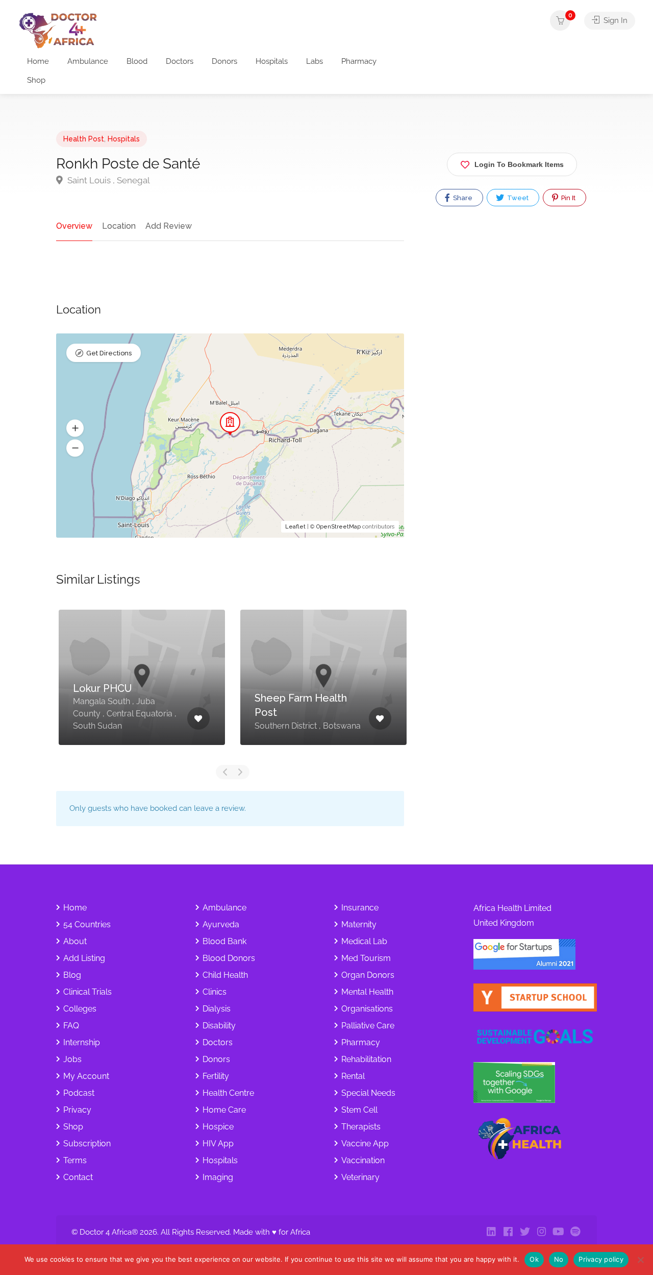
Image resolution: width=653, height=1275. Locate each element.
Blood (137, 61)
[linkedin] (491, 1232)
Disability (219, 1025)
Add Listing (84, 958)
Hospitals (272, 61)
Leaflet (295, 526)
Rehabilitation (366, 1059)
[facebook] (507, 1232)
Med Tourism (366, 958)
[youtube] (558, 1232)
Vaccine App (365, 1143)
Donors (224, 61)
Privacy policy (601, 1259)
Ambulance (87, 61)
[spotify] (575, 1232)
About (75, 941)
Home (38, 61)
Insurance (360, 907)
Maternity (358, 924)
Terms (75, 1160)
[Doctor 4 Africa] (61, 30)
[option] (142, 685)
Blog (72, 975)
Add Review (168, 226)
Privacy (77, 1110)
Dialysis (217, 1009)
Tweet (517, 198)
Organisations (367, 1009)
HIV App (218, 1143)
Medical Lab (364, 941)
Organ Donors (367, 975)
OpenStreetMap (338, 526)
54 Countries (87, 924)
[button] (75, 428)
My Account (86, 1076)
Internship (81, 1042)
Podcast (78, 1093)
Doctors (179, 61)
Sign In (614, 20)
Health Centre (228, 1093)
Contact (78, 1177)
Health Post (83, 139)
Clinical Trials (87, 992)
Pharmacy (358, 61)
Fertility (216, 1076)
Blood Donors (229, 958)
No (559, 1259)
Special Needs (368, 1093)
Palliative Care (367, 1025)
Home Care (224, 1110)
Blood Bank (224, 941)
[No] (640, 1260)
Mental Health (367, 992)
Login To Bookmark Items (519, 164)
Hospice (218, 1127)
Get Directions (109, 353)
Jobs (72, 1059)
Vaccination (363, 1160)
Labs (314, 61)
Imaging (218, 1177)
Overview (74, 226)
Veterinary (360, 1177)
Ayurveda (221, 924)
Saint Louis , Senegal (107, 180)
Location (119, 226)
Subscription (87, 1143)
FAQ (71, 1025)
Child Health (225, 975)
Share (461, 198)
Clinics (215, 992)
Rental (353, 1076)
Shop (36, 80)
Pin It (567, 198)
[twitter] (524, 1232)
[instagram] (541, 1232)
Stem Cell (359, 1110)
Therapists (361, 1127)
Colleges (79, 1009)
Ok (534, 1259)
